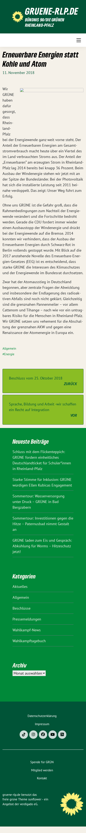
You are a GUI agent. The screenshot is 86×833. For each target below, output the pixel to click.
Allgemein (9, 348)
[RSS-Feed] (62, 734)
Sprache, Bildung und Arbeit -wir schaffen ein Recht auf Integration (43, 410)
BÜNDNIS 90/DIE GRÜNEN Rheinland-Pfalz (44, 22)
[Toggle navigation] (78, 40)
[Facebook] (43, 734)
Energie (9, 354)
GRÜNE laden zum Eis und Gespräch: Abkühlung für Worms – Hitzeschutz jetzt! (42, 546)
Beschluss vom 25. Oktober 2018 (43, 381)
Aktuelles (20, 586)
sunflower (34, 799)
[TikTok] (24, 734)
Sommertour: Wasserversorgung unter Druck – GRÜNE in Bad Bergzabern (38, 502)
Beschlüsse (21, 608)
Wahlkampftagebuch (29, 640)
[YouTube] (52, 734)
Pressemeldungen (27, 619)
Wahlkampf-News (27, 630)
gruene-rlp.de (51, 11)
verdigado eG (28, 804)
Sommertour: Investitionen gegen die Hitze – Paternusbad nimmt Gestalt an (43, 524)
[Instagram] (33, 734)
